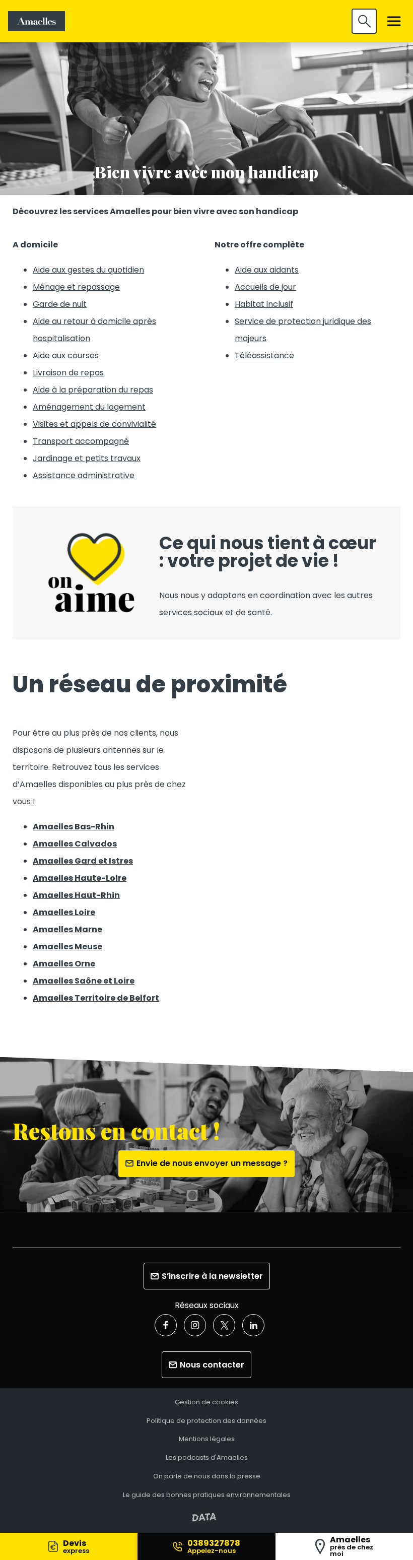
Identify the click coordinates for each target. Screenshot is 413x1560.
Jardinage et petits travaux (87, 458)
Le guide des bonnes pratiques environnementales (207, 1495)
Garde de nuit (60, 304)
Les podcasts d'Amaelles (207, 1458)
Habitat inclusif (264, 304)
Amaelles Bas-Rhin (73, 826)
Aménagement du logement (89, 407)
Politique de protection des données (206, 1421)
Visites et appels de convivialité (94, 424)
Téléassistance (264, 355)
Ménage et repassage (76, 287)
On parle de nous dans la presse (206, 1476)
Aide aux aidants (267, 270)
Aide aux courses (66, 355)
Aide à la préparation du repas (93, 390)
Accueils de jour (265, 287)
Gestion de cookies (206, 1402)
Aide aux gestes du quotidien (88, 270)
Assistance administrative (83, 475)
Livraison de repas (68, 372)
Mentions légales (207, 1439)
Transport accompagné (81, 441)
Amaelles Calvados (75, 844)
